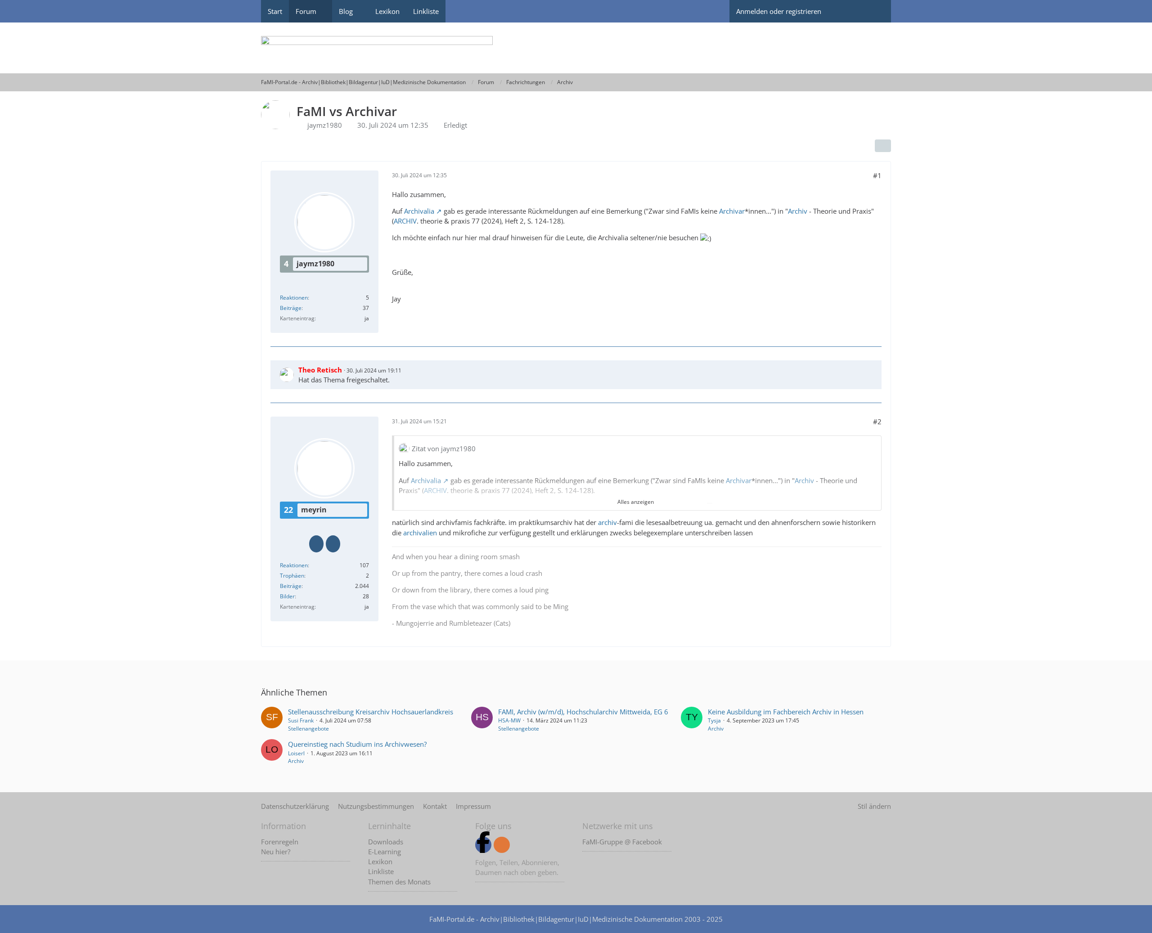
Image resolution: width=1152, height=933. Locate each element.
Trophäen (292, 575)
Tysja (714, 720)
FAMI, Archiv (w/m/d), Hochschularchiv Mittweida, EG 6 (583, 711)
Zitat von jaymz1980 (444, 448)
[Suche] (875, 11)
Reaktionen (294, 297)
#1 (877, 175)
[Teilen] (883, 145)
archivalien (420, 532)
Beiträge (291, 308)
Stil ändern (874, 806)
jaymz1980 (324, 125)
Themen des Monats (399, 881)
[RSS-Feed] (502, 845)
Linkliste (381, 871)
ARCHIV (405, 220)
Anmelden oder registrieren (778, 11)
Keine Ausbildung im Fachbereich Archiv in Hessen (786, 711)
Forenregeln (279, 841)
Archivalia (419, 210)
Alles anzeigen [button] (635, 502)
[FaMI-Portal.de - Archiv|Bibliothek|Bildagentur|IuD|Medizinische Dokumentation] (576, 47)
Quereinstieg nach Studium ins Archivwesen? (357, 744)
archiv (607, 522)
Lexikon (380, 861)
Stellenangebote (308, 728)
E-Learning (384, 851)
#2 (877, 421)
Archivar (732, 210)
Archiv (797, 210)
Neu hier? (275, 851)
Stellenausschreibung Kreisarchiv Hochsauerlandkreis (370, 711)
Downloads (385, 841)
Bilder (287, 596)
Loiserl (296, 753)
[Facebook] (483, 845)
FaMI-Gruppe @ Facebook (622, 841)
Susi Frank (301, 720)
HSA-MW (509, 720)
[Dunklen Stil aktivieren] (844, 11)
